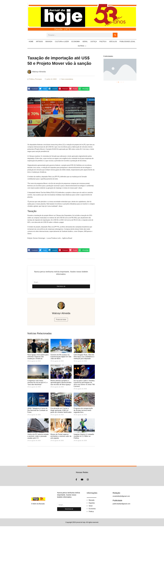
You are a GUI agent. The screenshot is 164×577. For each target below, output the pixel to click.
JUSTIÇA (93, 41)
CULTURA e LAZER (62, 41)
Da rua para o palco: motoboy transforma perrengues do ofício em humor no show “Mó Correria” (84, 383)
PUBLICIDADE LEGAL (127, 41)
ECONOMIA (75, 41)
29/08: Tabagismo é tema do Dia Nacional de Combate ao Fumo (37, 410)
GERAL (85, 41)
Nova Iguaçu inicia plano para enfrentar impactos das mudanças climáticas (37, 357)
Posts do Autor (61, 319)
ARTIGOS (39, 41)
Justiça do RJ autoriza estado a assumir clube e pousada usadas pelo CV (38, 436)
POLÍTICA (102, 41)
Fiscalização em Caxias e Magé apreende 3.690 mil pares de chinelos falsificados (61, 410)
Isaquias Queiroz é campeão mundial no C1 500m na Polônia (84, 436)
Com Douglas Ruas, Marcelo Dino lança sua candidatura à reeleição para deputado (84, 357)
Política (31, 79)
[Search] (115, 35)
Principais (38, 79)
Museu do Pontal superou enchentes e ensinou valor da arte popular (60, 436)
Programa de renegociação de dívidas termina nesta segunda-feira (83, 410)
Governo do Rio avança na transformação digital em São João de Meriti (60, 357)
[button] (33, 89)
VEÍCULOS (113, 41)
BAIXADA (49, 41)
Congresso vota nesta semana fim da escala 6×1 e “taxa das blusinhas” (37, 382)
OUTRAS (81, 46)
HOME (31, 41)
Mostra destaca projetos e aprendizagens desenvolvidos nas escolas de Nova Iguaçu (60, 382)
